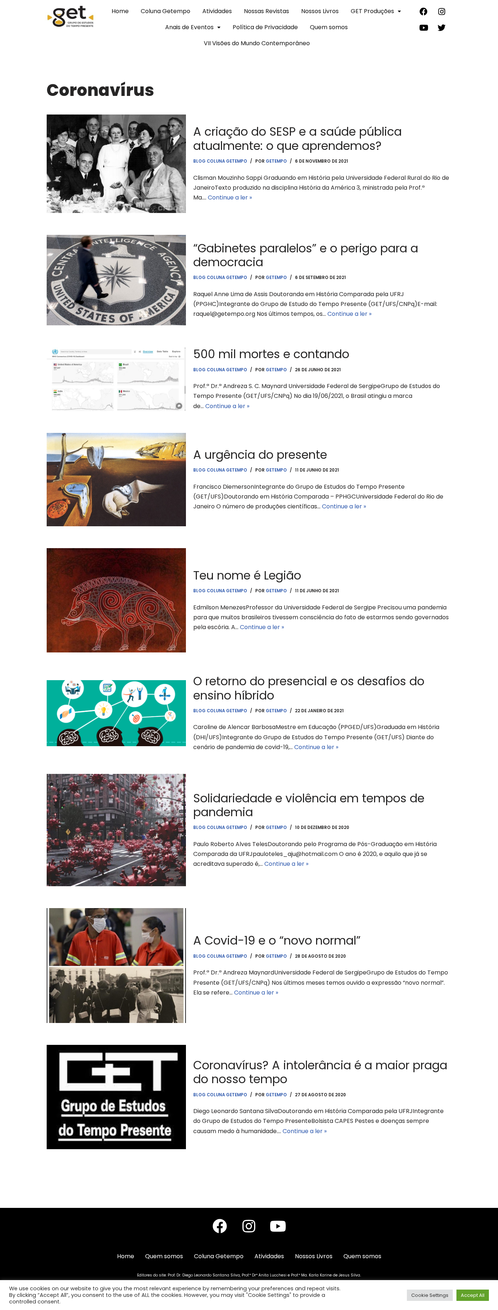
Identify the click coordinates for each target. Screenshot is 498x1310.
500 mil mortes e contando (271, 354)
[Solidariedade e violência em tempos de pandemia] (116, 830)
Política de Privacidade (265, 27)
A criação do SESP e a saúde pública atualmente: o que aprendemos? (297, 138)
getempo (276, 161)
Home (120, 11)
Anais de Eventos (189, 27)
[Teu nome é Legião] (116, 600)
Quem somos (329, 27)
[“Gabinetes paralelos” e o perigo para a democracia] (116, 280)
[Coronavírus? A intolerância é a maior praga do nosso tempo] (116, 1097)
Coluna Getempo (165, 11)
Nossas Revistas (266, 11)
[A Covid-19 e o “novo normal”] (116, 965)
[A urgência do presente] (116, 479)
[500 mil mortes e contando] (116, 379)
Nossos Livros (320, 11)
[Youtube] (424, 28)
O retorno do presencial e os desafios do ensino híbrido (308, 688)
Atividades (217, 11)
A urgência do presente (260, 454)
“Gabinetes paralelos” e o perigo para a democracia (305, 255)
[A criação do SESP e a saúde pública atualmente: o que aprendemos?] (116, 164)
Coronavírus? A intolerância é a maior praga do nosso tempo (320, 1072)
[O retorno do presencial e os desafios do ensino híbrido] (116, 713)
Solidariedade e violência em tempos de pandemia (308, 805)
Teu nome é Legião (247, 575)
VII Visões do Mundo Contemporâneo (257, 43)
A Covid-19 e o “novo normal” (277, 940)
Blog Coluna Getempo (220, 161)
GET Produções (372, 11)
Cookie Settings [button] (429, 1295)
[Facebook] (424, 12)
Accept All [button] (473, 1295)
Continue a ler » (230, 197)
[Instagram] (441, 12)
